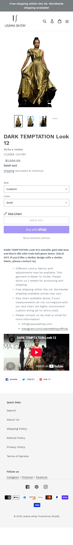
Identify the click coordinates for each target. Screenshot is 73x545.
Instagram (13, 477)
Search (11, 410)
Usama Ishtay (30, 516)
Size (6, 182)
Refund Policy (16, 438)
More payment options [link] (36, 237)
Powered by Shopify (48, 516)
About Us (13, 419)
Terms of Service (18, 456)
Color (7, 196)
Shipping (9, 170)
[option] (18, 121)
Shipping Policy (17, 428)
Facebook (42, 477)
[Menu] (67, 21)
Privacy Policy (16, 447)
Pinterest (27, 477)
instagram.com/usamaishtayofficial (45, 328)
